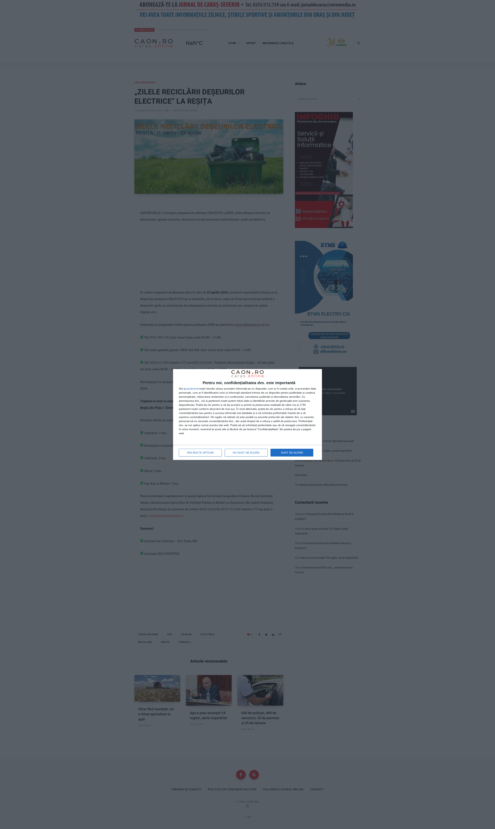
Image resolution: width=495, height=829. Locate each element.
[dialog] (247, 414)
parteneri (191, 388)
